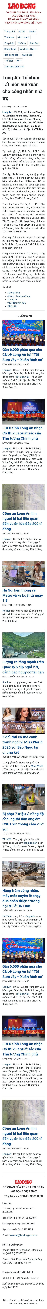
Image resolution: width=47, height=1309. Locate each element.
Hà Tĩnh (6, 916)
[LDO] (23, 333)
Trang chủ (9, 31)
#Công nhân (13, 292)
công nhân (30, 916)
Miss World (37, 766)
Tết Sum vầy (22, 376)
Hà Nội (6, 610)
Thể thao (9, 37)
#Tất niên (12, 306)
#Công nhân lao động (18, 296)
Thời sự (22, 43)
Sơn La (6, 682)
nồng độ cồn (30, 842)
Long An (6, 112)
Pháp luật (9, 43)
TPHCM (6, 839)
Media (32, 31)
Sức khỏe (27, 54)
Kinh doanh (23, 37)
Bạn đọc (34, 43)
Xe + (19, 60)
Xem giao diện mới (14, 66)
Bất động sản (11, 54)
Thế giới (8, 60)
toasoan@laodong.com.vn (23, 1235)
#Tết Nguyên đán (16, 303)
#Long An (12, 299)
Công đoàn (10, 49)
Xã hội (22, 31)
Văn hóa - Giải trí (28, 49)
